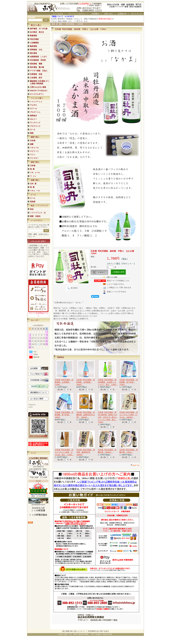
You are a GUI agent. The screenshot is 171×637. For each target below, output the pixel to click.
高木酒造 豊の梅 (37, 67)
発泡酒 (32, 202)
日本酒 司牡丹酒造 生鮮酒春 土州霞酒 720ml (64, 382)
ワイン (32, 155)
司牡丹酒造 (34, 39)
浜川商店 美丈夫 (37, 32)
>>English (32, 404)
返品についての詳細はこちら (118, 281)
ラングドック (35, 123)
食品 (32, 209)
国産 (32, 133)
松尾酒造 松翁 (36, 74)
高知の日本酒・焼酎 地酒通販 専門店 (124, 4)
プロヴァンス (35, 126)
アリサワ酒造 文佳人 (38, 71)
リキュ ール (35, 191)
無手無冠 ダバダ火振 (38, 29)
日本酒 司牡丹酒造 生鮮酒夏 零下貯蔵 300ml (64, 414)
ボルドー (33, 119)
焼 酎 (32, 169)
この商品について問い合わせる (119, 288)
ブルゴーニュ (35, 112)
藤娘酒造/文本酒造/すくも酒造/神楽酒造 (40, 82)
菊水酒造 (33, 53)
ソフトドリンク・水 (38, 213)
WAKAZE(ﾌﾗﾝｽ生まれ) (39, 91)
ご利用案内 (94, 14)
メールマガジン (37, 220)
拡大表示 (74, 288)
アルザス (33, 105)
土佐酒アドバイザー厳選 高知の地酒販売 (125, 7)
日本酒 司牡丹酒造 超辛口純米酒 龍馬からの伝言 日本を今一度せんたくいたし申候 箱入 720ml (107, 417)
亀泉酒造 (33, 46)
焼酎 (32, 144)
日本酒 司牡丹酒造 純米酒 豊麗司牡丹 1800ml (85, 452)
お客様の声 (122, 14)
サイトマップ (136, 14)
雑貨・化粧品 (35, 216)
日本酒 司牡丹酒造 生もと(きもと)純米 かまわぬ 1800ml (128, 414)
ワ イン (33, 176)
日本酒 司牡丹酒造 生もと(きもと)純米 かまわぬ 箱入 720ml (64, 452)
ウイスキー (34, 158)
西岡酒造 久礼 (36, 50)
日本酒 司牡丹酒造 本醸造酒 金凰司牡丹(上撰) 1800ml (85, 414)
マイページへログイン (77, 14)
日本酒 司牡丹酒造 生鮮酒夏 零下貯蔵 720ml (128, 382)
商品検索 (31, 17)
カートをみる (58, 14)
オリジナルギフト (37, 94)
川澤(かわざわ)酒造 (38, 87)
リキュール (34, 148)
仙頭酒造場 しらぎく (38, 57)
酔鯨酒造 (33, 36)
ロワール (33, 109)
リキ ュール (35, 173)
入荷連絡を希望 (118, 272)
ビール (32, 198)
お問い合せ (108, 14)
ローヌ (32, 130)
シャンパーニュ (36, 102)
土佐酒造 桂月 (36, 78)
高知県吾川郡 (38, 509)
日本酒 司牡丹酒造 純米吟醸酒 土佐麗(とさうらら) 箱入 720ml (108, 382)
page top (136, 465)
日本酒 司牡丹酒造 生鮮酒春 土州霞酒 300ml (85, 382)
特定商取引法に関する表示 (98, 631)
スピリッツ (34, 151)
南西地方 (33, 116)
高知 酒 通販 (57, 24)
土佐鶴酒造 (34, 43)
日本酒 (32, 141)
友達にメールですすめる (116, 292)
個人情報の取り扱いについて (73, 631)
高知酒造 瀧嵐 (36, 64)
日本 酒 (33, 184)
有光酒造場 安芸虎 (38, 60)
